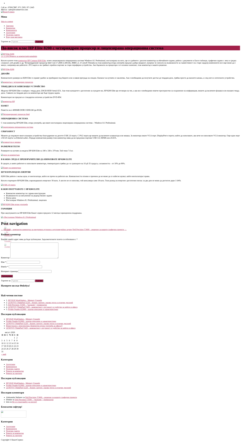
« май (3, 354)
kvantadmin (32, 56)
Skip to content (7, 21)
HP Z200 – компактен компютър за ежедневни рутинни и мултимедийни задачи (36, 229)
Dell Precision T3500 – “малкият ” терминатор (27, 305)
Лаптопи (10, 26)
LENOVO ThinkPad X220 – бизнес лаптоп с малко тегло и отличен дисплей (40, 303)
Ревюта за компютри (19, 56)
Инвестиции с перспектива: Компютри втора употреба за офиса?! (34, 326)
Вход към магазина (14, 37)
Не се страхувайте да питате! (24, 402)
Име (3, 262)
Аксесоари (10, 33)
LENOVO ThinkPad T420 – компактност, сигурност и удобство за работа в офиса (42, 307)
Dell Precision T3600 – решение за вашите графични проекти (99, 229)
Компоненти (11, 30)
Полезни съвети (13, 35)
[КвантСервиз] (7, 12)
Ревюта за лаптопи (14, 373)
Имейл (4, 267)
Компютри (10, 28)
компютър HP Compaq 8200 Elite (32, 61)
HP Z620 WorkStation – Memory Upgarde (25, 300)
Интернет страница (9, 271)
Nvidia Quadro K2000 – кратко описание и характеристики (33, 309)
